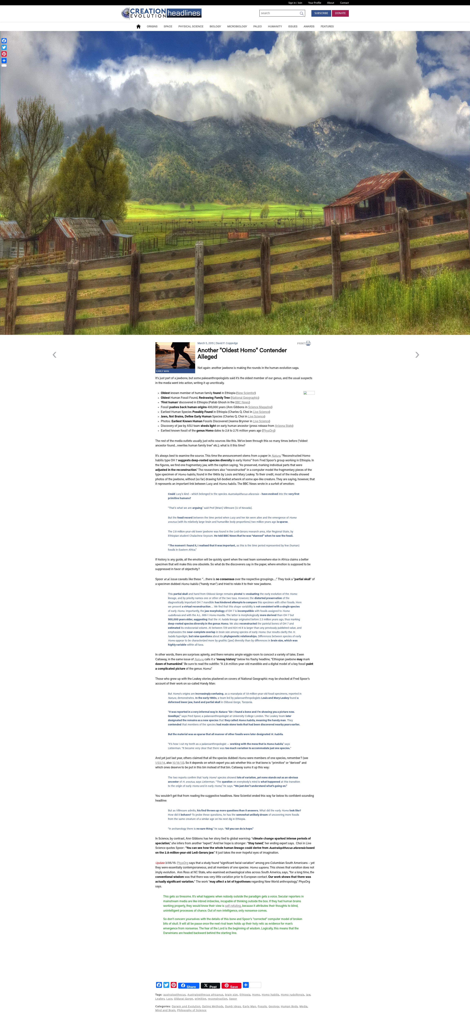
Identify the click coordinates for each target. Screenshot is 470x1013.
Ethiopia (245, 995)
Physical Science (190, 26)
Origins (152, 26)
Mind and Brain (165, 1010)
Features (327, 26)
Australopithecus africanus (205, 995)
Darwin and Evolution (186, 1006)
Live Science (261, 412)
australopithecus (174, 995)
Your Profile (314, 3)
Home (138, 26)
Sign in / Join (295, 3)
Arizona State (283, 426)
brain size (231, 995)
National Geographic (245, 398)
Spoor (233, 999)
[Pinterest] (4, 54)
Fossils (262, 1006)
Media (303, 1006)
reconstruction (217, 999)
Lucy (169, 999)
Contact (344, 3)
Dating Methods (212, 1006)
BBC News (242, 402)
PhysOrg (268, 430)
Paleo (257, 26)
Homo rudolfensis (292, 995)
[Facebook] (4, 40)
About (330, 3)
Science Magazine (259, 407)
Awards (309, 26)
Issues (292, 26)
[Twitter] (4, 47)
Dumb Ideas (233, 1006)
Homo (256, 995)
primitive (200, 999)
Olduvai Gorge (183, 999)
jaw (308, 995)
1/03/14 (160, 763)
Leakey (160, 999)
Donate (340, 13)
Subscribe (321, 13)
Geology (274, 1006)
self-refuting (233, 906)
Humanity (275, 26)
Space (168, 26)
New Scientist (246, 393)
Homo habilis (270, 995)
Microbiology (237, 26)
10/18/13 (177, 763)
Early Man (162, 371)
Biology (215, 26)
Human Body (289, 1006)
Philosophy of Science (192, 1010)
